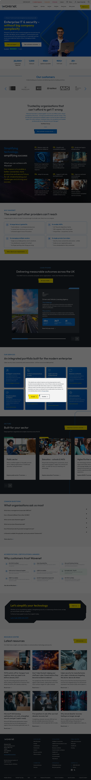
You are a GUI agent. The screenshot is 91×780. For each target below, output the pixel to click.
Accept (33, 396)
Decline (44, 396)
